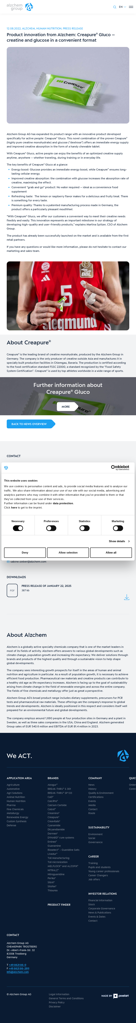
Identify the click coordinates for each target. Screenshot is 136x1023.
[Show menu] (131, 7)
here (14, 507)
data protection (63, 503)
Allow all (111, 552)
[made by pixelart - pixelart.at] (115, 996)
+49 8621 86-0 (17, 964)
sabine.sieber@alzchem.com (28, 561)
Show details (117, 541)
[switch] (51, 528)
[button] (122, 7)
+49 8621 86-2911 (19, 968)
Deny (25, 552)
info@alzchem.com (18, 971)
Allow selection (68, 552)
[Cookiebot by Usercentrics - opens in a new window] (116, 467)
